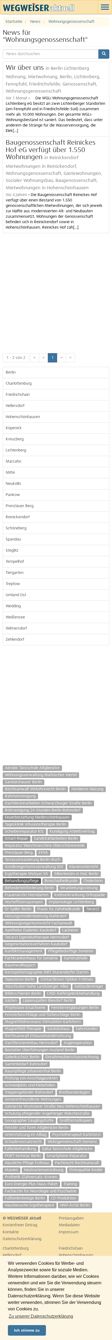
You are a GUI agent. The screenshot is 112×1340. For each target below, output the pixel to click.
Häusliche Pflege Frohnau (27, 1163)
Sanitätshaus (58, 1029)
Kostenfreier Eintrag (20, 1225)
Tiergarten (14, 573)
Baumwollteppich (20, 965)
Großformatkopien (76, 1121)
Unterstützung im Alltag (25, 1135)
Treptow (13, 584)
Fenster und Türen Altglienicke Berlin (36, 1128)
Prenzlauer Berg (19, 506)
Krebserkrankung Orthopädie (79, 895)
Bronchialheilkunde (61, 881)
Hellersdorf (15, 406)
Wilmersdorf (16, 628)
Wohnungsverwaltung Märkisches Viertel (41, 775)
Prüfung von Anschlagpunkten (31, 1078)
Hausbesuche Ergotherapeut (29, 1205)
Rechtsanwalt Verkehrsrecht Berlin (35, 789)
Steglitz (12, 550)
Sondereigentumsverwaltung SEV (34, 867)
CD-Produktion (63, 1198)
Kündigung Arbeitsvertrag (72, 831)
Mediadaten (69, 1225)
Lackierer (70, 930)
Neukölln (13, 484)
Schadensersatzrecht (23, 1142)
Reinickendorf (18, 517)
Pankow (13, 495)
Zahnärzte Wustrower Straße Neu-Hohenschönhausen (52, 1106)
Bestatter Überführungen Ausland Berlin (39, 1050)
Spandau (13, 539)
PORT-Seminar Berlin (23, 1156)
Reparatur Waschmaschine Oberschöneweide (45, 846)
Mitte (10, 473)
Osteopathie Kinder (86, 1170)
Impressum (69, 1232)
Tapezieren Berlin (20, 979)
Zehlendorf (15, 639)
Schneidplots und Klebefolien (30, 1085)
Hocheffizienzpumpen (24, 902)
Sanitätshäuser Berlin (23, 782)
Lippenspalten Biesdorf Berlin (48, 1001)
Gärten (11, 1001)
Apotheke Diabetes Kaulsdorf (30, 930)
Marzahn (13, 461)
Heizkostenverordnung (43, 1170)
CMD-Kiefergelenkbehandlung (73, 993)
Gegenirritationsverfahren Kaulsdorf (36, 944)
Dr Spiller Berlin (18, 909)
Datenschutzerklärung (22, 1239)
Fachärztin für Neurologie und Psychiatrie (40, 1191)
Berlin (10, 372)
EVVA (43, 853)
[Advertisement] (56, 292)
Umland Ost (16, 595)
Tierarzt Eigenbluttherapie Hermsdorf (37, 937)
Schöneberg (16, 528)
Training (70, 1184)
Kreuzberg (15, 439)
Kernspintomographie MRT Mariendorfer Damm (46, 972)
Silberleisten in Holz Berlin (76, 874)
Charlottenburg (19, 383)
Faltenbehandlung (20, 1149)
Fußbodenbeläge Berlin (25, 1198)
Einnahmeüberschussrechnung (72, 1057)
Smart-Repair (16, 838)
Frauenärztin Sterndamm (26, 895)
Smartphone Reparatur (67, 1156)
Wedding (13, 606)
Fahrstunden (87, 1029)
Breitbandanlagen (74, 1092)
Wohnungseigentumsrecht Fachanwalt (38, 923)
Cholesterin (93, 881)
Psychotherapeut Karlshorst (76, 1135)
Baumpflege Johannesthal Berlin (33, 1071)
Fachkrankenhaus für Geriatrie (31, 958)
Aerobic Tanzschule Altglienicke (32, 768)
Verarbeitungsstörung (79, 888)
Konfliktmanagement (23, 951)
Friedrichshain (18, 395)
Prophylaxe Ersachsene (25, 1008)
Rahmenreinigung (20, 796)
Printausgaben (71, 1218)
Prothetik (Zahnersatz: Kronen (31, 1177)
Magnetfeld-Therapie (23, 1029)
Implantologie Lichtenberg (71, 902)
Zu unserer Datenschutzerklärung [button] (41, 1316)
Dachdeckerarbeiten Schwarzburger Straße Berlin (48, 803)
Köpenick (14, 428)
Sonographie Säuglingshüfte (29, 1121)
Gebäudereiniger (88, 986)
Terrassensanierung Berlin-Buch (32, 860)
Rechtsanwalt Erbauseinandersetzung (38, 1036)
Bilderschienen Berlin (23, 993)
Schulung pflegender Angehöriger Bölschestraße (47, 1113)
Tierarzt (92, 909)
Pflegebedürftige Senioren (71, 951)
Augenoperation (78, 1043)
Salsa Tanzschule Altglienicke (67, 1149)
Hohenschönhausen (23, 417)
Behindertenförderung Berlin (29, 888)
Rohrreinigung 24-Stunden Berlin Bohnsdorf (42, 810)
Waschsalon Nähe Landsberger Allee (37, 986)
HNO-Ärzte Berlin (75, 1205)
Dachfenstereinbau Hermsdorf (31, 1043)
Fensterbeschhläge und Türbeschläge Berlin (42, 1015)
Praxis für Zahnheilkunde (58, 909)
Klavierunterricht (83, 867)
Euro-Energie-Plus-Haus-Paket (31, 1184)
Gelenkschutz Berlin (22, 1057)
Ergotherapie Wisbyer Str (26, 874)
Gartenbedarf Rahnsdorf (26, 1064)
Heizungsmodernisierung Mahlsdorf (36, 916)
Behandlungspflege (22, 881)
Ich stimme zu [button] (27, 1330)
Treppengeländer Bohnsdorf (29, 1092)
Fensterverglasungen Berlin (75, 1008)
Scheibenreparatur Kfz (24, 831)
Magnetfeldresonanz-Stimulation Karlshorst (43, 1022)
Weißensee (15, 617)
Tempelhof (15, 562)
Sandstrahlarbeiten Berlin (56, 838)
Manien (11, 1170)
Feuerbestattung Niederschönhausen (37, 817)
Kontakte (11, 1232)
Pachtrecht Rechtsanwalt (77, 1163)
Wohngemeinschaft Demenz (72, 1142)
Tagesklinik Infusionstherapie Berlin (35, 824)
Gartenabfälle (76, 958)
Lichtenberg (16, 450)
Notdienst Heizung (87, 789)
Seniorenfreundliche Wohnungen (33, 1099)
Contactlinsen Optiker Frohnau (67, 979)
